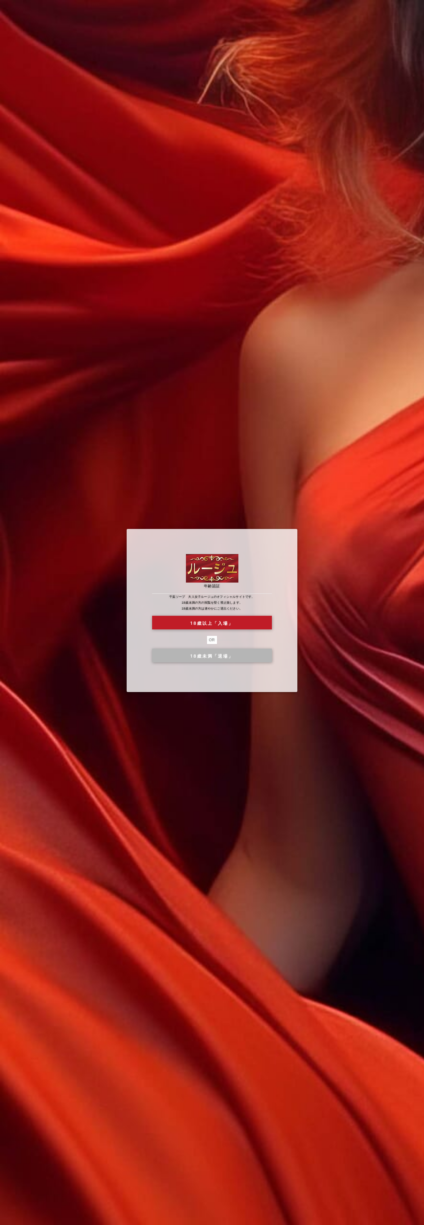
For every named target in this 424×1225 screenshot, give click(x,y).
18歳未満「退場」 (211, 656)
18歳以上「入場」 (211, 623)
